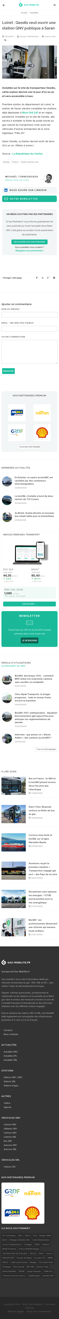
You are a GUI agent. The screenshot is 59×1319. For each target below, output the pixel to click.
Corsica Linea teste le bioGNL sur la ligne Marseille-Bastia (40, 839)
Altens (28, 1235)
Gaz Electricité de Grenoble (14, 1253)
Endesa (46, 1244)
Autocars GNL (10, 1149)
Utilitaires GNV (10, 1128)
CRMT (37, 1244)
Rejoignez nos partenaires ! (29, 250)
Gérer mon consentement (39, 1311)
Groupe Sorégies (24, 1258)
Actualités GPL (10, 1056)
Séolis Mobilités (9, 1271)
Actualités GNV (11, 1051)
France (15, 162)
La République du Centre (27, 153)
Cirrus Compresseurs (12, 1244)
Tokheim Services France (13, 1276)
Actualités (34, 13)
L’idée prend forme (19, 1262)
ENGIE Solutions (9, 1249)
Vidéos (7, 1103)
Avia (35, 1235)
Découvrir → (29, 604)
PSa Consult (18, 1267)
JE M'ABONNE (29, 640)
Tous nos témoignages (46, 749)
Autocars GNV (10, 1145)
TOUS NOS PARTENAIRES (29, 447)
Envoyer (8, 371)
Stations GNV (50, 37)
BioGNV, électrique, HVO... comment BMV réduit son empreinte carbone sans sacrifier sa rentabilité (34, 678)
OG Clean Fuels (46, 1262)
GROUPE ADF (8, 1258)
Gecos (49, 1253)
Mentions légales (16, 1311)
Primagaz (6, 1267)
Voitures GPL (10, 1166)
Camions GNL (10, 1137)
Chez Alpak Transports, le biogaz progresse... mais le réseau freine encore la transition (33, 697)
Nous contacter (11, 1034)
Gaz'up (33, 1253)
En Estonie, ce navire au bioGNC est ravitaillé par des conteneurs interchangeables (34, 480)
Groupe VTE (39, 1258)
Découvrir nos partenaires (29, 242)
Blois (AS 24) (30, 112)
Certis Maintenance (41, 1240)
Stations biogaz (11, 1085)
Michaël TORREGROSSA (29, 37)
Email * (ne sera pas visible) (17, 323)
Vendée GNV (48, 1276)
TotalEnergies (34, 1276)
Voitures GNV (10, 1124)
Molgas (33, 1262)
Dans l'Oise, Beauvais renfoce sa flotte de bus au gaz (42, 810)
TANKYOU (48, 1271)
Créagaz (28, 1244)
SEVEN (21, 1271)
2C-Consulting (8, 1235)
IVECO (5, 1262)
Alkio (20, 1235)
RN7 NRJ (30, 1267)
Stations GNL (10, 1081)
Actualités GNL (10, 1060)
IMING (50, 1258)
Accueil (24, 13)
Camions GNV (10, 1133)
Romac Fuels (42, 1267)
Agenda (7, 1107)
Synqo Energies (34, 1271)
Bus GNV (8, 1141)
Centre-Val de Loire (29, 162)
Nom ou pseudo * (11, 309)
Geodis (6, 162)
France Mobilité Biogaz (29, 1249)
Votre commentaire (13, 337)
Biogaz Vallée (45, 1235)
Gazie (41, 1253)
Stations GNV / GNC (13, 1077)
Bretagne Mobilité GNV (20, 1240)
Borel (4, 1240)
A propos (8, 1030)
